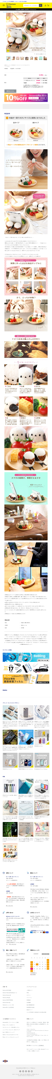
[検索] (40, 5)
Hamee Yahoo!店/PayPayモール (10, 992)
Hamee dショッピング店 (8, 1005)
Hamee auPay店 (6, 997)
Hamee (6, 68)
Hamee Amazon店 (7, 995)
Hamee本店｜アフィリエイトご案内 (11, 1022)
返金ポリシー (30, 1009)
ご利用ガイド (30, 990)
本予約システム (21, 923)
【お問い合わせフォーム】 (19, 933)
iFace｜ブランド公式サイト (9, 1025)
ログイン (29, 995)
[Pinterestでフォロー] (29, 1071)
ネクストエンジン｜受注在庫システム (11, 1027)
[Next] (47, 32)
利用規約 (29, 1000)
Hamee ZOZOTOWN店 (8, 1000)
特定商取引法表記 (30, 1007)
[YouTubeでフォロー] (32, 1071)
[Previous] (4, 32)
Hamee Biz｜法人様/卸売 (8, 1007)
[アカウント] (45, 5)
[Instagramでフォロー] (26, 1071)
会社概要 (29, 1002)
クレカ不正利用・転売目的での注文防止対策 (36, 1012)
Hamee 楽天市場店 (7, 990)
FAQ (28, 992)
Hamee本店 (5, 11)
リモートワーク (12, 11)
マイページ (29, 997)
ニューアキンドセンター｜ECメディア (11, 1029)
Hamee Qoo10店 (6, 1002)
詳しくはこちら (9, 905)
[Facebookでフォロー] (20, 1071)
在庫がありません (10, 91)
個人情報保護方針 (30, 1005)
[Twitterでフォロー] (23, 1071)
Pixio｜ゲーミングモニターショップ (11, 1037)
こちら (18, 918)
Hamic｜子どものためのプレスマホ (10, 1034)
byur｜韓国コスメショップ (8, 1032)
